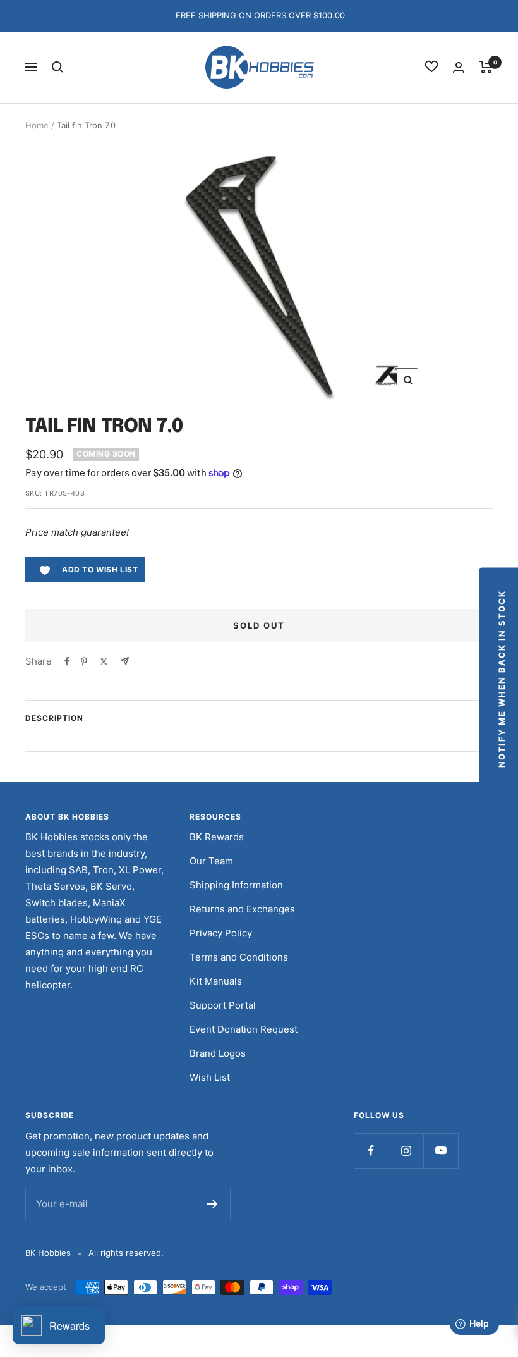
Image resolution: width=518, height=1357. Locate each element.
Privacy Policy (221, 933)
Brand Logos (218, 1053)
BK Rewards (217, 837)
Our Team (211, 861)
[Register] (212, 1204)
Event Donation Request (244, 1029)
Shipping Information (236, 885)
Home (37, 125)
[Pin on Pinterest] (84, 661)
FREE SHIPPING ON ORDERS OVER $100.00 (260, 15)
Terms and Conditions (239, 957)
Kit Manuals (216, 981)
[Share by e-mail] (125, 661)
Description (54, 718)
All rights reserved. (126, 1253)
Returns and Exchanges (242, 909)
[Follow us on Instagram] (405, 1150)
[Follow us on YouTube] (440, 1150)
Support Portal (223, 1005)
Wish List (210, 1077)
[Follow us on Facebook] (371, 1150)
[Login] (458, 67)
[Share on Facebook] (66, 661)
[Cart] (486, 67)
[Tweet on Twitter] (104, 661)
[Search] (57, 67)
